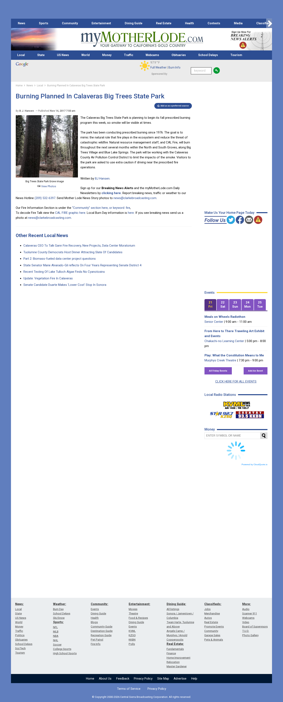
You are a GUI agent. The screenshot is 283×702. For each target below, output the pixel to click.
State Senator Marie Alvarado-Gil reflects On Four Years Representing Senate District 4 (82, 265)
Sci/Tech (20, 648)
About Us (105, 678)
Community (70, 23)
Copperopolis (175, 639)
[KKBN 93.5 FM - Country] (250, 413)
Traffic (128, 55)
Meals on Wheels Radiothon (224, 317)
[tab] (210, 305)
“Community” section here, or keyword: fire (101, 208)
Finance (171, 653)
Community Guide (101, 626)
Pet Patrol (97, 639)
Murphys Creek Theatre (220, 360)
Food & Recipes (138, 617)
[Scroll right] (269, 23)
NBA (55, 635)
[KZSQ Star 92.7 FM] (219, 413)
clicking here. (112, 193)
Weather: (59, 604)
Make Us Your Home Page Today (229, 213)
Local (21, 55)
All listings (173, 609)
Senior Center (213, 322)
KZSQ (132, 635)
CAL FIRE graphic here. (70, 213)
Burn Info (174, 67)
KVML (132, 630)
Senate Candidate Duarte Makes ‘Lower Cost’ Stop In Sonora (64, 285)
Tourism (236, 55)
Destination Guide (101, 630)
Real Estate (163, 23)
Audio (245, 609)
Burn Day (58, 609)
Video (245, 622)
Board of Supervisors (255, 626)
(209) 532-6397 (45, 198)
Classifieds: (212, 604)
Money (106, 55)
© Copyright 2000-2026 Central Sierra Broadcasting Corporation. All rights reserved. (141, 696)
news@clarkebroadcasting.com (135, 198)
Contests (214, 23)
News (21, 23)
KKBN (132, 639)
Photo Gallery (250, 635)
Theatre (133, 613)
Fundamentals (175, 649)
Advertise (180, 678)
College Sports (62, 649)
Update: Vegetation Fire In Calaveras (48, 278)
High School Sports (65, 653)
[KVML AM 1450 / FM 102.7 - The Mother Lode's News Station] (236, 404)
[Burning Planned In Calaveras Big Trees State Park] (47, 176)
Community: (99, 604)
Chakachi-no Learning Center (224, 341)
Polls (132, 644)
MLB (55, 631)
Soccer (57, 644)
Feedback (122, 678)
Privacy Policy (143, 678)
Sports (43, 23)
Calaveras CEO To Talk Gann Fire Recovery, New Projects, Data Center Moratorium (79, 245)
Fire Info (95, 644)
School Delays (208, 55)
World (85, 55)
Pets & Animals (213, 639)
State (41, 55)
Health (189, 23)
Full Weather (158, 67)
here (131, 213)
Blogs (94, 622)
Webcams (152, 55)
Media (238, 23)
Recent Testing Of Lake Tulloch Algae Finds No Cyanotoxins (64, 272)
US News (63, 55)
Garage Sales (212, 635)
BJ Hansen (102, 178)
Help (194, 678)
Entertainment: (139, 604)
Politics (19, 635)
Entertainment (101, 23)
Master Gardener (177, 666)
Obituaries (179, 55)
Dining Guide (133, 23)
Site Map (163, 678)
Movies (133, 609)
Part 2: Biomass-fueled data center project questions (59, 258)
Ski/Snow (59, 617)
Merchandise (212, 613)
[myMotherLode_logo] (142, 39)
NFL (55, 627)
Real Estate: (175, 644)
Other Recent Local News (42, 235)
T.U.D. (245, 630)
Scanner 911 (249, 613)
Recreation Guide (101, 635)
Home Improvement (178, 657)
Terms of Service (128, 689)
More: (246, 604)
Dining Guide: (176, 604)
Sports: (58, 622)
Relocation (173, 662)
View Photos (48, 186)
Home (90, 678)
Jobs (207, 609)
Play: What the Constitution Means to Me (234, 355)
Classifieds (264, 23)
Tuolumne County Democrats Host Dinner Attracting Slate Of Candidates (72, 252)
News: (19, 604)
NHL (55, 640)
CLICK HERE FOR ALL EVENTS (235, 381)
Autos (208, 617)
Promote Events (214, 626)
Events (95, 609)
